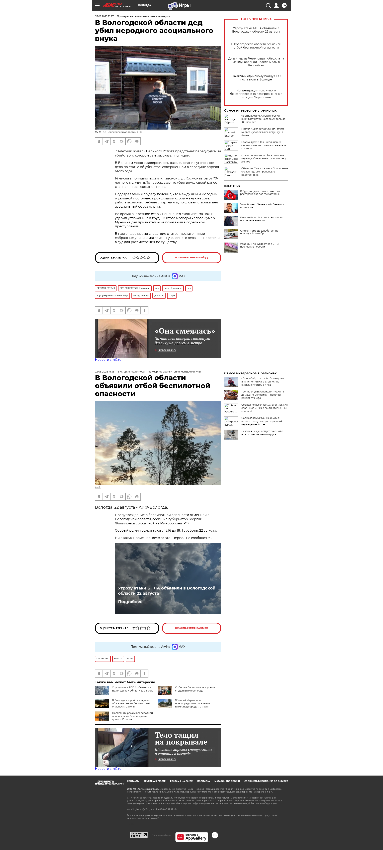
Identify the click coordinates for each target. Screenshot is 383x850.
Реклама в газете (155, 781)
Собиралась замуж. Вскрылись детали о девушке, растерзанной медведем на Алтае (261, 421)
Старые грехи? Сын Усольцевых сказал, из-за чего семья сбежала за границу (263, 145)
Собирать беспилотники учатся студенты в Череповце (195, 689)
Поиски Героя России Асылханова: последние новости (262, 219)
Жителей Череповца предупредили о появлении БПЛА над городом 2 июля (192, 703)
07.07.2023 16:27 (104, 16)
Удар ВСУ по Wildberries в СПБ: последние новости (259, 245)
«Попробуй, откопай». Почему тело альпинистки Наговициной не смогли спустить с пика (263, 381)
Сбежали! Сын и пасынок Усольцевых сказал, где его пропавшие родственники (264, 171)
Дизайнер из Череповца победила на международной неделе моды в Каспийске (256, 62)
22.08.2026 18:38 (105, 371)
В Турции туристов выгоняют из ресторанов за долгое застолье (260, 192)
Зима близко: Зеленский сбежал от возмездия (262, 206)
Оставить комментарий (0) (191, 257)
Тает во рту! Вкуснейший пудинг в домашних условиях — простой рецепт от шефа (262, 394)
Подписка (203, 781)
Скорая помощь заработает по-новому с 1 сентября (259, 232)
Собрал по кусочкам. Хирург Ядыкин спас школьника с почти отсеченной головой (264, 408)
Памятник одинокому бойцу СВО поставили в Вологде (256, 77)
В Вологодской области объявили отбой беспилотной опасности (256, 46)
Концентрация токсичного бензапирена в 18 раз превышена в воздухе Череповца (256, 94)
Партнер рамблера (161, 835)
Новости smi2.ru (108, 360)
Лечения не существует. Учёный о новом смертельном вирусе (262, 433)
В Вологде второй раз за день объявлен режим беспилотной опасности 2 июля (131, 703)
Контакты (133, 781)
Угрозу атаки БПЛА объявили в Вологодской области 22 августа (256, 30)
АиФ (139, 132)
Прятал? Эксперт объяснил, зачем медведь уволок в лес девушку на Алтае (262, 132)
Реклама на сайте (181, 781)
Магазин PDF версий (227, 781)
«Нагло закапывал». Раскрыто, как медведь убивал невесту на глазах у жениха (263, 158)
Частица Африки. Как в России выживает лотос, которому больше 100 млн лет (263, 119)
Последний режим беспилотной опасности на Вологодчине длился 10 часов (132, 716)
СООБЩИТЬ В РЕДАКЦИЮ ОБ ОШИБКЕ (266, 781)
